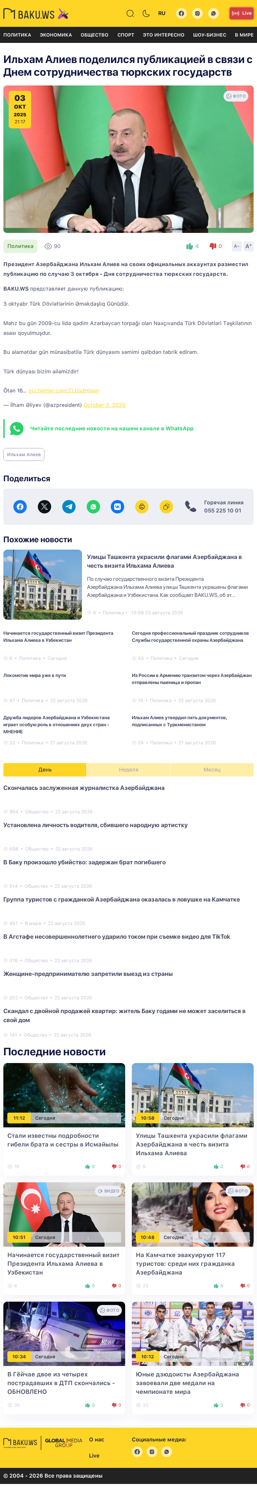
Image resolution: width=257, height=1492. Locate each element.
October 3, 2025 (104, 405)
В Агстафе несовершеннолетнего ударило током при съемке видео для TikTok (116, 936)
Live (247, 13)
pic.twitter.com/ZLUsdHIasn (63, 390)
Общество (94, 35)
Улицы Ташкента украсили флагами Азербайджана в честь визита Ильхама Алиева (191, 1144)
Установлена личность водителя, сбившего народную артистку (95, 824)
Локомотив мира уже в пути (34, 675)
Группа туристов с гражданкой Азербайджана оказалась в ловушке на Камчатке (121, 899)
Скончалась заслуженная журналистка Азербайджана (84, 787)
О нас (96, 1439)
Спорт (125, 35)
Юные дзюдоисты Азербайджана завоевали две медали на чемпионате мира (187, 1383)
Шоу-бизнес (209, 35)
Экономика (56, 35)
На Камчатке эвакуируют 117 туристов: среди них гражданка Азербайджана (185, 1263)
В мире (244, 35)
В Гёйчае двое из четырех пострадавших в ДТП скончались (61, 1383)
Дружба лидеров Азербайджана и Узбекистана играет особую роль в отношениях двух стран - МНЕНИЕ (56, 724)
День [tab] (45, 769)
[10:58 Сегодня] (193, 1095)
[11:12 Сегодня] (64, 1095)
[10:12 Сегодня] (193, 1333)
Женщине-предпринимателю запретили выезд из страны (88, 973)
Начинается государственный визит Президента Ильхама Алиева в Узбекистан (58, 636)
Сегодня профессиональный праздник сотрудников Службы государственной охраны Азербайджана (190, 636)
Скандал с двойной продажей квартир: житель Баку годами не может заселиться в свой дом (124, 1015)
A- (237, 246)
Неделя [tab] (129, 769)
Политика (17, 35)
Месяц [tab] (212, 769)
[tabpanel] (128, 911)
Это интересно (163, 35)
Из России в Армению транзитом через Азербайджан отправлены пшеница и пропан (192, 679)
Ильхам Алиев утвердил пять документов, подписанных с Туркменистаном (179, 721)
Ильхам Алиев (24, 454)
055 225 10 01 (222, 510)
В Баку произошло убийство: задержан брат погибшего (84, 862)
